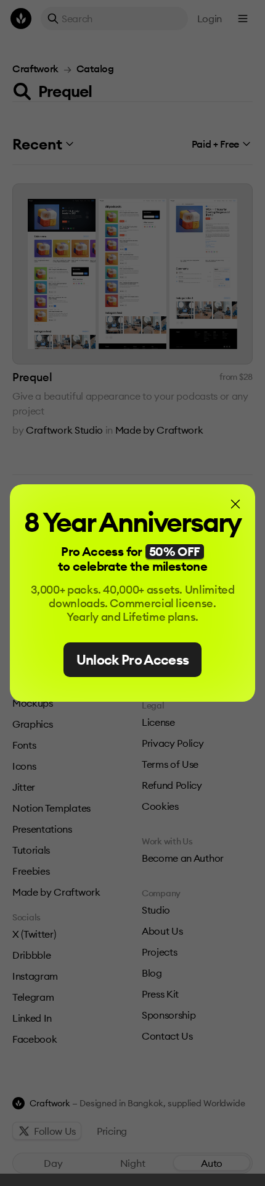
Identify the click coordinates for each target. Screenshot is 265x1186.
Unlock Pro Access (132, 659)
